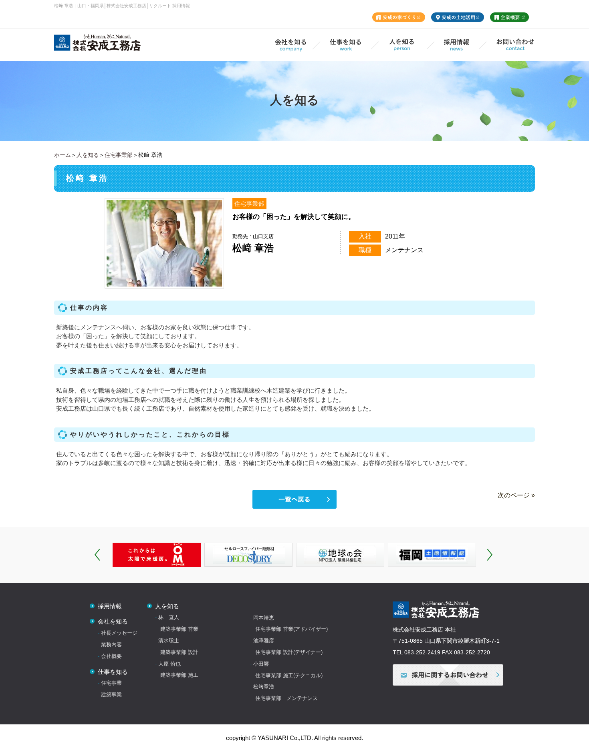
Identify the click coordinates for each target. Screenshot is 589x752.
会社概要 (110, 656)
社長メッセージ (118, 633)
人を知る (88, 155)
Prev (97, 554)
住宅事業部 (119, 155)
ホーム (62, 155)
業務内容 (110, 645)
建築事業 (110, 695)
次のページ (514, 495)
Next (489, 554)
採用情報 (109, 606)
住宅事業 (110, 683)
